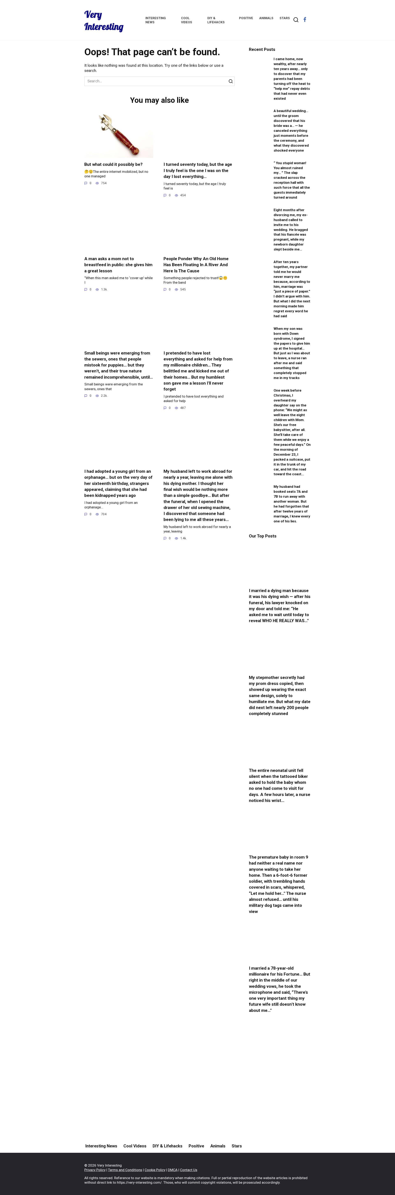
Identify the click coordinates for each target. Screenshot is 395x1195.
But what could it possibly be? (113, 164)
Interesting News (101, 1146)
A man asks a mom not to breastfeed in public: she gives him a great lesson (118, 264)
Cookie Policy (155, 1170)
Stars (285, 18)
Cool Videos (134, 1146)
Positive (246, 18)
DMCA (173, 1170)
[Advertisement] (280, 1093)
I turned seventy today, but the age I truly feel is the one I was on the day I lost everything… (198, 170)
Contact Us (188, 1170)
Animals (266, 18)
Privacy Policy (95, 1170)
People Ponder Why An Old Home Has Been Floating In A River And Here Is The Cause (196, 264)
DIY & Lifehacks (167, 1146)
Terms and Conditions (125, 1170)
